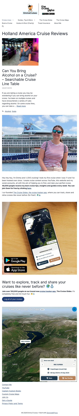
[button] (3, 26)
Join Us (5, 397)
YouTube (5, 388)
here (29, 188)
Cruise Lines (6, 20)
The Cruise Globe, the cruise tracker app (30, 193)
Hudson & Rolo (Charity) (25, 23)
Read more (21, 106)
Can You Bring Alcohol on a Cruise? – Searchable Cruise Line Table (19, 77)
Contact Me (7, 385)
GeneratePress (52, 413)
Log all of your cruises (13, 299)
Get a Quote (7, 400)
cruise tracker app (48, 291)
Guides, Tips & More (25, 20)
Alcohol (8, 111)
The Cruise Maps (62, 20)
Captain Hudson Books (11, 391)
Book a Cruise (7, 23)
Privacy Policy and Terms (12, 403)
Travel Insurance (44, 23)
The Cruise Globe (45, 20)
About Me (57, 23)
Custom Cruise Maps (10, 394)
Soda (14, 111)
